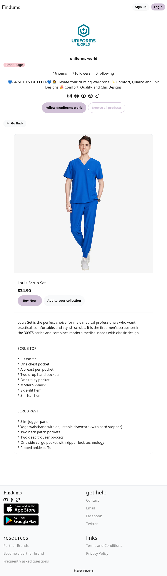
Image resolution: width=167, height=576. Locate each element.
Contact (92, 500)
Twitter (92, 523)
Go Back (17, 123)
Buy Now (30, 300)
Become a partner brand (23, 553)
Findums (11, 6)
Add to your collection (64, 300)
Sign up (141, 7)
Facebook (94, 516)
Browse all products (107, 107)
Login (158, 7)
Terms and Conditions (104, 545)
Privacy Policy (97, 553)
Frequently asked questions (26, 561)
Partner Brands (16, 545)
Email (90, 508)
